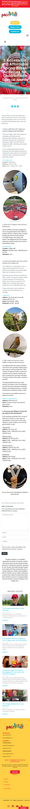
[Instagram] (8, 806)
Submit (5, 553)
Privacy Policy (7, 788)
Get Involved (7, 784)
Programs (6, 781)
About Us (6, 779)
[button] (12, 106)
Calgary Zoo (5, 295)
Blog (16, 99)
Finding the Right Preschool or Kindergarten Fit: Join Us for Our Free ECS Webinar (13, 672)
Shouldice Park (6, 246)
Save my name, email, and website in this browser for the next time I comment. (14, 548)
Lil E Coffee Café (7, 160)
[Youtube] (17, 806)
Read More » (5, 620)
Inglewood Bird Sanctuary (9, 398)
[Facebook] (13, 806)
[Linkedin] (22, 806)
